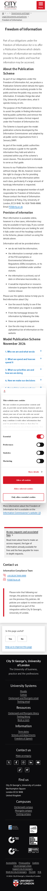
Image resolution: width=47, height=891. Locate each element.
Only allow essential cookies (23, 497)
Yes (10, 638)
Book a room (23, 719)
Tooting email (23, 701)
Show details (33, 472)
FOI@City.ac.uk (13, 579)
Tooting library (23, 716)
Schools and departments (23, 734)
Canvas (23, 694)
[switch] (40, 445)
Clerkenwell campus (23, 806)
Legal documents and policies (14, 16)
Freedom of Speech (23, 738)
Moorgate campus (23, 810)
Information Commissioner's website (20, 512)
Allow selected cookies (23, 489)
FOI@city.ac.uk (16, 206)
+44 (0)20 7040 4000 (16, 575)
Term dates (23, 731)
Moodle (23, 691)
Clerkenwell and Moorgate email (23, 698)
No (22, 638)
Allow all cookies (23, 480)
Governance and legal (20, 13)
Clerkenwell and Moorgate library (23, 713)
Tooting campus (23, 813)
